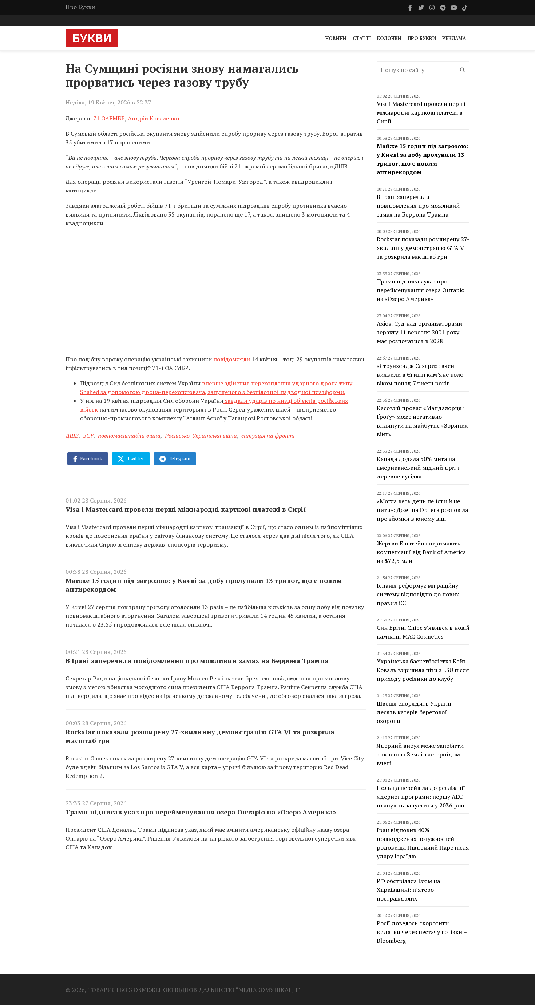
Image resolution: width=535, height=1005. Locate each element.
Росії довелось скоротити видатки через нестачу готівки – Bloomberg (422, 932)
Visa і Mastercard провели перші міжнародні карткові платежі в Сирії (186, 509)
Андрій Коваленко (152, 118)
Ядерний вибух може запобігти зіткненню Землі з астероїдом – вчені (420, 754)
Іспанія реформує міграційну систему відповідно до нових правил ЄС (418, 594)
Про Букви (80, 7)
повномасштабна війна (129, 436)
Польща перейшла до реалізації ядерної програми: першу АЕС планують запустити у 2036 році (421, 796)
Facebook (90, 458)
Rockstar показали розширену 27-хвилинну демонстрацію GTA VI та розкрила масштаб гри (200, 736)
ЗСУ (88, 436)
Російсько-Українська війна (201, 436)
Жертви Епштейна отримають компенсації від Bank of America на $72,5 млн (421, 552)
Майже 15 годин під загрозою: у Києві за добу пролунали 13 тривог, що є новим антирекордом (204, 584)
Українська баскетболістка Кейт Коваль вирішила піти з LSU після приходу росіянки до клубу (423, 670)
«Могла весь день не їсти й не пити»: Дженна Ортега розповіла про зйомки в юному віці (422, 510)
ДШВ (72, 436)
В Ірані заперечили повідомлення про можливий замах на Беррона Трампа (197, 660)
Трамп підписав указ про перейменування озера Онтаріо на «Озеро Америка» (201, 811)
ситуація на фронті (267, 436)
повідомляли (231, 359)
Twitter (135, 458)
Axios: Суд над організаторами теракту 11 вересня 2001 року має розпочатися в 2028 (419, 332)
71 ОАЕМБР (109, 118)
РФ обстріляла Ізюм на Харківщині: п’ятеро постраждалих (408, 889)
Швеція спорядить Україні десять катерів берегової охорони (414, 712)
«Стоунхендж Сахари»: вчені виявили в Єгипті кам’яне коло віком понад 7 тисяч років (420, 374)
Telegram (178, 458)
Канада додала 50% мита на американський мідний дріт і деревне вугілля (418, 467)
